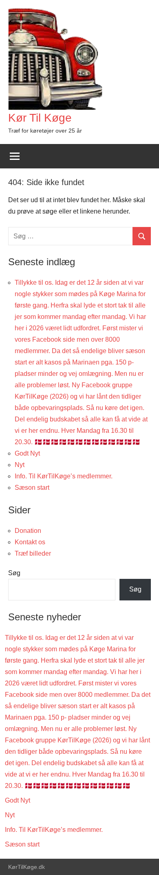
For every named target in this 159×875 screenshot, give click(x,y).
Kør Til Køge (40, 117)
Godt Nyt (27, 453)
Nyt (19, 464)
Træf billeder (33, 553)
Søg (14, 573)
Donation (28, 530)
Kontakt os (30, 542)
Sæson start (32, 487)
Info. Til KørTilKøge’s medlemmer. (64, 476)
